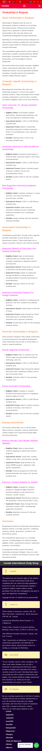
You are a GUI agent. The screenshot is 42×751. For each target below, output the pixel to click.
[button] (39, 6)
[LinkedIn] (13, 2)
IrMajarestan (10, 731)
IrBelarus (9, 747)
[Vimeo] (37, 2)
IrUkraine (9, 744)
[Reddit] (34, 2)
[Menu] (24, 6)
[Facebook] (6, 2)
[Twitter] (9, 2)
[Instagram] (20, 2)
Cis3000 (8, 711)
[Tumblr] (27, 2)
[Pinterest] (23, 2)
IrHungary (9, 734)
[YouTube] (16, 2)
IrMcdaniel (9, 738)
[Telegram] (30, 2)
